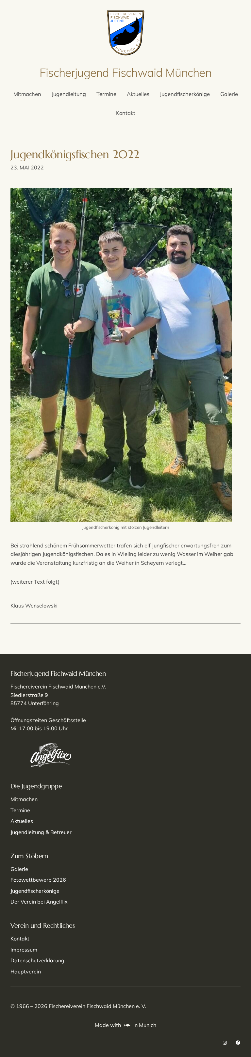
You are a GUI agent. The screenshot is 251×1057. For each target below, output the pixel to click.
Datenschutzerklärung (37, 960)
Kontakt (19, 938)
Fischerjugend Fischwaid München (125, 72)
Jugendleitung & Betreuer (41, 832)
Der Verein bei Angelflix (39, 901)
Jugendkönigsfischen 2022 (74, 154)
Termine (20, 810)
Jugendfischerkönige (34, 891)
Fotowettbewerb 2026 (38, 879)
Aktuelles (21, 821)
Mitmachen (24, 799)
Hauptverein (25, 971)
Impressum (23, 949)
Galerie (19, 869)
